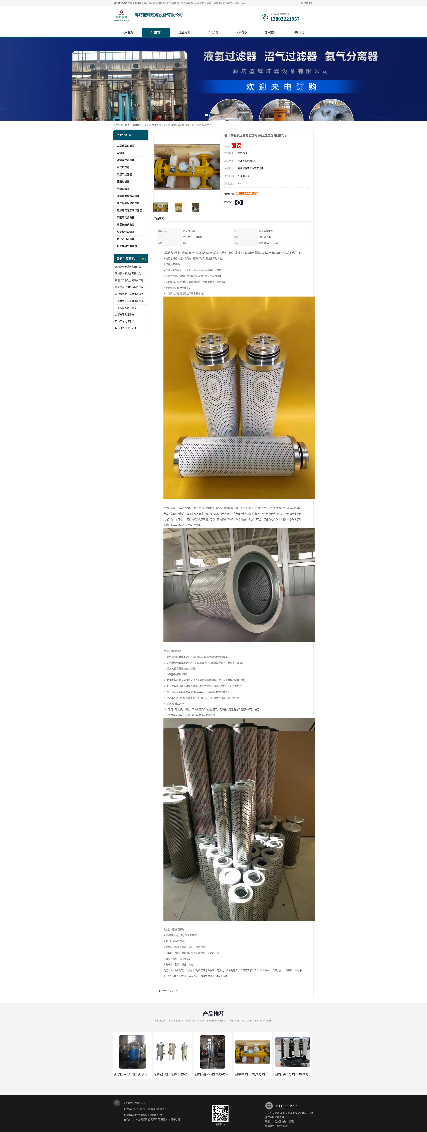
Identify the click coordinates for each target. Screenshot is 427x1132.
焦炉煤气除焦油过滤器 (129, 210)
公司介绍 (213, 32)
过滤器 (120, 153)
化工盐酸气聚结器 (127, 246)
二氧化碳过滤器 (125, 145)
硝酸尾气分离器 (125, 217)
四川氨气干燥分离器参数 (128, 273)
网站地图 (175, 1119)
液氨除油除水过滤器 (128, 196)
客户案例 (270, 32)
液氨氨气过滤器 (125, 160)
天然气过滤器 (124, 174)
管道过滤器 (123, 181)
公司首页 (127, 32)
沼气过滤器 (123, 167)
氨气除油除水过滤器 (128, 203)
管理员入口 (164, 1119)
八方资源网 (141, 1119)
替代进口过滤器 (152, 125)
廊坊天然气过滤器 (124, 321)
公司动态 (241, 32)
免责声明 (152, 1119)
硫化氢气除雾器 (253, 1074)
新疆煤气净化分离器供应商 (129, 280)
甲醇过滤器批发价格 (125, 328)
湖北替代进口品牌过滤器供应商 (131, 294)
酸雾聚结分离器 (125, 224)
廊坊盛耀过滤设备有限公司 (136, 1115)
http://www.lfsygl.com (167, 990)
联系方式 (298, 32)
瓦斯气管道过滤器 (124, 314)
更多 (144, 258)
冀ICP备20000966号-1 (155, 1109)
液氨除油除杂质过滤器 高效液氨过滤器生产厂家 (179, 1074)
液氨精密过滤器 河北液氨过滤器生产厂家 (135, 1074)
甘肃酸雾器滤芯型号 (125, 308)
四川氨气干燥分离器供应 (128, 266)
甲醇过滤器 (123, 188)
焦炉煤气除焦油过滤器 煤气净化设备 (213, 1074)
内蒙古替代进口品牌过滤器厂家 (131, 287)
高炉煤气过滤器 (125, 232)
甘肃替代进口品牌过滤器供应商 (131, 301)
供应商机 (156, 32)
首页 (127, 125)
